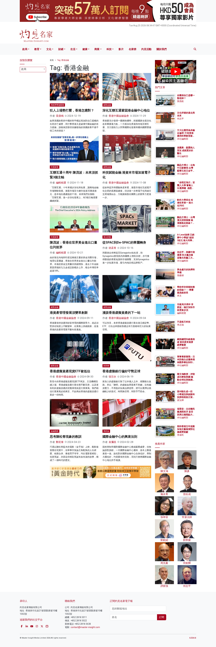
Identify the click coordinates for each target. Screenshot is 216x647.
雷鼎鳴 (60, 115)
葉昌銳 (180, 101)
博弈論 (106, 431)
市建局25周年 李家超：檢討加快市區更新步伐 (186, 307)
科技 (109, 49)
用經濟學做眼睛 (57, 105)
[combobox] (33, 69)
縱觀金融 (107, 105)
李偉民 (180, 435)
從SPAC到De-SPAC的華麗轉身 (124, 242)
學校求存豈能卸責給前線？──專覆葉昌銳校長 (186, 290)
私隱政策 (192, 638)
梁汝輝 (180, 400)
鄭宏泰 (60, 442)
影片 (121, 49)
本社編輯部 (182, 139)
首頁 (52, 60)
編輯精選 (61, 182)
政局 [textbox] (23, 69)
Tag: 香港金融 (63, 60)
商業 (96, 49)
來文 (179, 295)
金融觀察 (54, 431)
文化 (48, 49)
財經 (60, 49)
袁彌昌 (112, 442)
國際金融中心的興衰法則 (119, 436)
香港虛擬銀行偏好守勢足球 (121, 371)
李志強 (180, 325)
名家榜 (132, 49)
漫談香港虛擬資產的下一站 (121, 312)
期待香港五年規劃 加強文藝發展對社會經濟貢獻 (186, 429)
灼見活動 (146, 49)
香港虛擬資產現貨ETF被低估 (70, 371)
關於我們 (162, 49)
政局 (24, 49)
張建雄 (180, 275)
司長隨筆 (54, 167)
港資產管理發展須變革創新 (69, 312)
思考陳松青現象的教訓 (65, 436)
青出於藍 (107, 237)
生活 (72, 49)
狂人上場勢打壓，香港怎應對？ (72, 110)
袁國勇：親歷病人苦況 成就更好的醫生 (186, 150)
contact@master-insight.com (85, 627)
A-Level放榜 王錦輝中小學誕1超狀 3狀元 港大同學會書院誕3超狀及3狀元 (185, 240)
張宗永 (112, 376)
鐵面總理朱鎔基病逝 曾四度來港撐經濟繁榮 (186, 342)
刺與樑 (106, 366)
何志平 (180, 118)
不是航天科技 (183, 321)
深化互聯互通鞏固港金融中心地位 (126, 110)
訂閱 (161, 617)
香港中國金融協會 (119, 115)
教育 (36, 49)
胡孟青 (112, 247)
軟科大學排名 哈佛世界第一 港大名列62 (185, 203)
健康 (84, 49)
